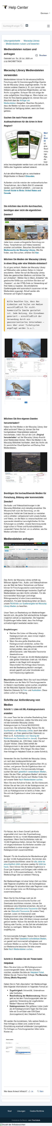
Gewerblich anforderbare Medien (32, 938)
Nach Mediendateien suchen (30, 779)
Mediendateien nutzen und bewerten (22, 43)
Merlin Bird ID (46, 137)
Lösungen (21, 1111)
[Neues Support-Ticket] (27, 25)
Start (10, 1111)
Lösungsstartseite (12, 40)
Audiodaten (36, 690)
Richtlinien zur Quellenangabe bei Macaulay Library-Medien (25, 604)
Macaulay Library (31, 40)
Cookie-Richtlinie (37, 1111)
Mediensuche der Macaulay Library (19, 250)
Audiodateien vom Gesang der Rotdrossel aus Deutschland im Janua (21, 737)
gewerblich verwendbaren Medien (32, 771)
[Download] (20, 580)
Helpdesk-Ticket (37, 972)
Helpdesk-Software (20, 1120)
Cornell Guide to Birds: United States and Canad (22, 191)
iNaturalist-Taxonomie (20, 911)
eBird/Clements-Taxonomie (26, 908)
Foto (25, 690)
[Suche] (21, 26)
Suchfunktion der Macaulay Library (18, 730)
